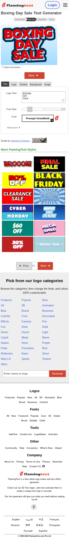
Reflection (7, 353)
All (2, 305)
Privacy (46, 461)
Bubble (33, 420)
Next (31, 75)
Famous (26, 321)
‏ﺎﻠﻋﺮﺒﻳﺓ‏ (29, 519)
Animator (53, 434)
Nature (5, 342)
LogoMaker (40, 434)
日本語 (39, 525)
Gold (45, 326)
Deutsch (15, 525)
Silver (45, 353)
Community (11, 448)
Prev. (26, 265)
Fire (44, 321)
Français (54, 519)
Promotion (28, 348)
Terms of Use (33, 461)
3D (23, 305)
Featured (6, 300)
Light (45, 332)
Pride (4, 348)
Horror (25, 332)
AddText (13, 434)
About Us (9, 461)
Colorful (5, 316)
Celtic (42, 420)
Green (4, 332)
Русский (28, 530)
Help (21, 448)
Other (4, 364)
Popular (26, 300)
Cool (24, 316)
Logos (35, 391)
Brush (24, 420)
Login (52, 5)
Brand (25, 310)
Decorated (48, 316)
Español (43, 530)
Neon (25, 342)
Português (54, 525)
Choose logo (20, 19)
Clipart (58, 448)
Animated (48, 305)
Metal (25, 337)
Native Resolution (12, 67)
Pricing (20, 461)
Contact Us (35, 466)
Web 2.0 (6, 358)
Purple (46, 342)
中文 (41, 519)
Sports (25, 358)
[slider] (29, 109)
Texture (46, 358)
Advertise (57, 461)
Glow (25, 326)
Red (44, 348)
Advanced (12, 127)
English (16, 519)
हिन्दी (28, 525)
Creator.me (26, 434)
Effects (5, 321)
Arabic (57, 415)
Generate (57, 373)
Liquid (4, 337)
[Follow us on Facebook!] (34, 507)
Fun (3, 326)
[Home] (17, 5)
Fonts (34, 409)
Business (47, 310)
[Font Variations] (56, 120)
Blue (3, 310)
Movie (45, 337)
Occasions (32, 448)
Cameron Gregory (20, 140)
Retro (25, 353)
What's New (46, 448)
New (45, 300)
